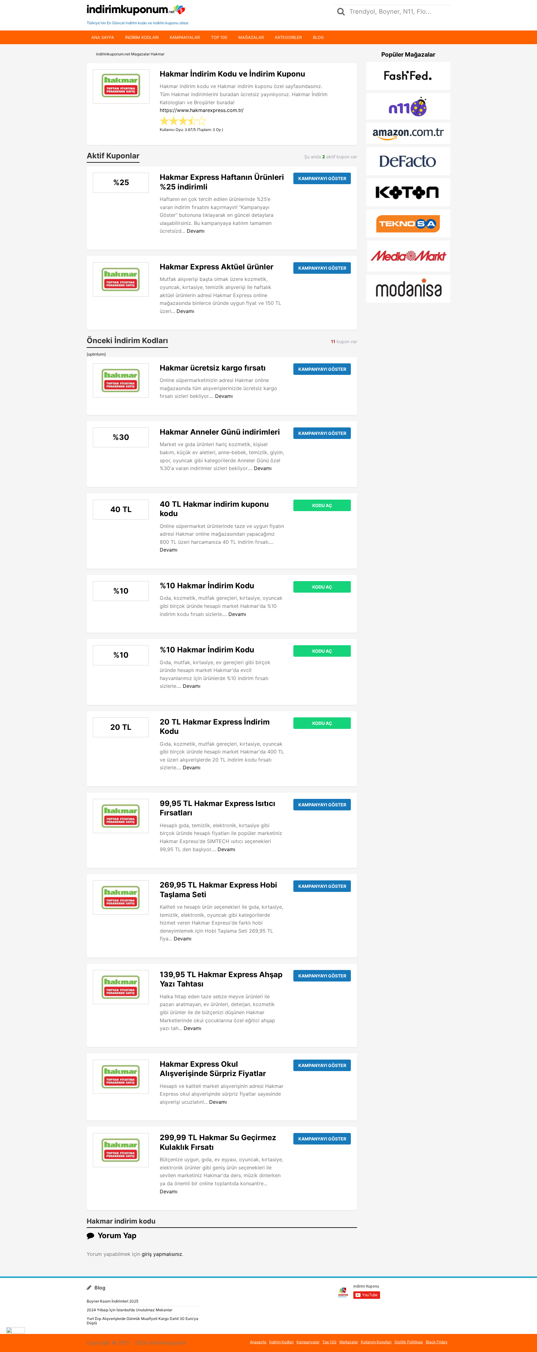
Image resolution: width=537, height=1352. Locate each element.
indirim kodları (141, 37)
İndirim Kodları (281, 1342)
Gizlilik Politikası (408, 1342)
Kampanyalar (185, 37)
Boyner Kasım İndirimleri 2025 (112, 1301)
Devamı (195, 231)
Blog (318, 37)
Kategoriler (288, 37)
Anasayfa (258, 1342)
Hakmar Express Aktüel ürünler (216, 266)
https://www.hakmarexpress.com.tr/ (202, 110)
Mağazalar (251, 37)
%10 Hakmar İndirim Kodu (207, 585)
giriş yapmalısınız (162, 1254)
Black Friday (437, 1342)
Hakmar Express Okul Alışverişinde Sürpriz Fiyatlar (213, 1069)
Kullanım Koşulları (376, 1342)
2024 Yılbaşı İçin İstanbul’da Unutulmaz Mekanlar (129, 1310)
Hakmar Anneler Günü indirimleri (220, 431)
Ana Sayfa (102, 37)
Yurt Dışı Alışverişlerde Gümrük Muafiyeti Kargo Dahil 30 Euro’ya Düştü (142, 1320)
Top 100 (219, 37)
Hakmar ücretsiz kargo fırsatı (213, 367)
